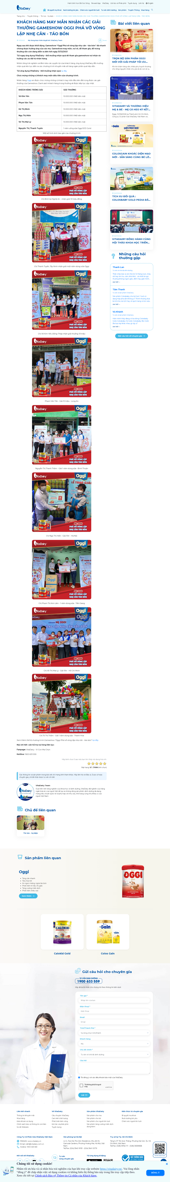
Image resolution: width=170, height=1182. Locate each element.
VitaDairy (105, 3)
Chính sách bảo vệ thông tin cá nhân (31, 1124)
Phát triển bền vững (60, 1121)
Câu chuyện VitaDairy (60, 1115)
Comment (55, 1157)
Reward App (96, 3)
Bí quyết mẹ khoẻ (55, 10)
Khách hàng (85, 1039)
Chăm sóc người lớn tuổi (89, 10)
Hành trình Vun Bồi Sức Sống (79, 3)
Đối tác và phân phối (60, 1124)
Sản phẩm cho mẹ (94, 1115)
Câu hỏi (83, 1060)
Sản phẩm (122, 10)
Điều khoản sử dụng (25, 1121)
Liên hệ (141, 3)
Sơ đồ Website (23, 1127)
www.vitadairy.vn (34, 1141)
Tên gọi (83, 996)
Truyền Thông (133, 10)
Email (82, 1017)
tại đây (64, 71)
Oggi (29, 80)
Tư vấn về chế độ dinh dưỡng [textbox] (92, 1055)
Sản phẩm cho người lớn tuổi (98, 1121)
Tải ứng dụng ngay (160, 1155)
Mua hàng (145, 10)
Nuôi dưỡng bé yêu (70, 10)
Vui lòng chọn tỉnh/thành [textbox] (91, 1033)
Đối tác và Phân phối (118, 3)
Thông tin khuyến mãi (25, 1115)
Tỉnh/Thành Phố (87, 1028)
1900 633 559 (32, 1147)
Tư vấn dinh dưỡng (109, 10)
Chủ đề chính (86, 1050)
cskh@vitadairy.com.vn (34, 1144)
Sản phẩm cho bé (94, 1118)
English (150, 3)
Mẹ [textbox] (82, 1044)
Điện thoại (84, 1006)
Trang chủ (21, 16)
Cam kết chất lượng (60, 1118)
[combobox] (114, 1032)
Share (105, 40)
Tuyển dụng (132, 3)
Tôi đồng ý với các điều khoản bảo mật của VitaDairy (102, 1077)
